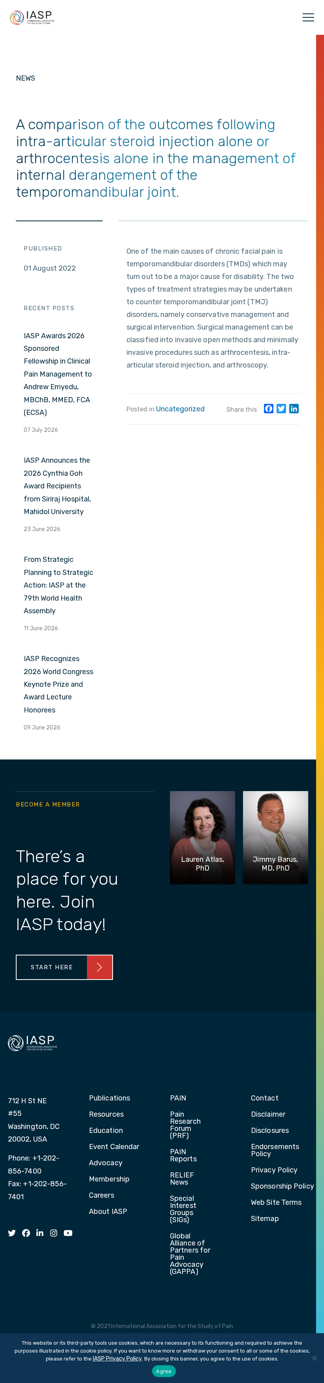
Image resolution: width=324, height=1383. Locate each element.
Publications (109, 1098)
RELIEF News (182, 1179)
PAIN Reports (183, 1155)
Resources (106, 1115)
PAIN (178, 1098)
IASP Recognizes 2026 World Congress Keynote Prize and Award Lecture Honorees (58, 684)
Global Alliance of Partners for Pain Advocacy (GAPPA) (190, 1254)
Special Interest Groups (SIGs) (183, 1209)
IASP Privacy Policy (117, 1358)
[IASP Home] (32, 17)
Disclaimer (268, 1115)
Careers (101, 1196)
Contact (265, 1098)
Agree (163, 1371)
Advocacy (105, 1163)
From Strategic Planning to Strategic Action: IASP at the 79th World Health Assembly (58, 585)
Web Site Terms (276, 1203)
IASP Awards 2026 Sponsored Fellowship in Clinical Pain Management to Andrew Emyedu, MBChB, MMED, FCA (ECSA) (58, 374)
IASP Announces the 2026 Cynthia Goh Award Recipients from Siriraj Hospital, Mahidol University (57, 486)
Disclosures (270, 1131)
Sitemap (265, 1219)
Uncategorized (180, 409)
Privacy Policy (274, 1170)
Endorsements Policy (275, 1150)
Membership (109, 1179)
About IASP (108, 1212)
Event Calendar (114, 1147)
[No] (314, 1358)
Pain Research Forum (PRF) (185, 1125)
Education (106, 1131)
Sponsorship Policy (282, 1187)
